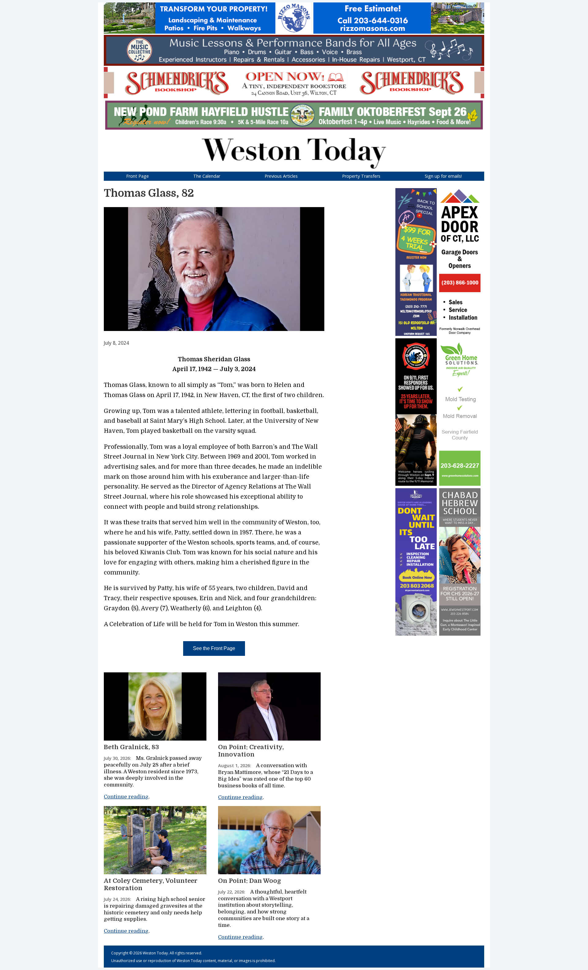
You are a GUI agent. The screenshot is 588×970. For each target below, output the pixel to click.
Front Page (137, 176)
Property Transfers (361, 176)
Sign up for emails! (443, 176)
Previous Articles (281, 176)
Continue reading (126, 797)
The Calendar (206, 176)
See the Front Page (214, 648)
